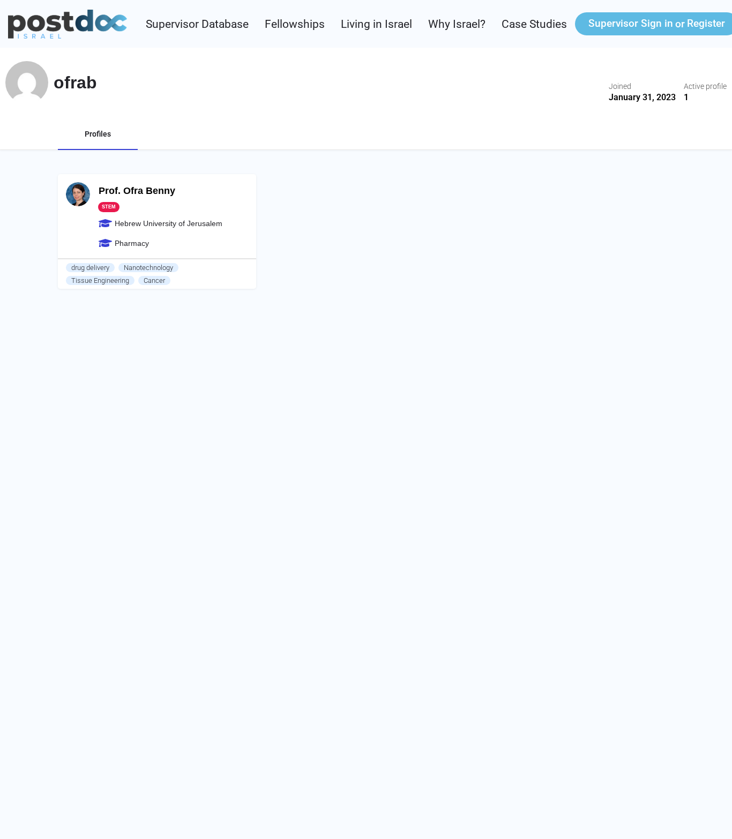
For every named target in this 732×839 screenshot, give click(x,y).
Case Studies (534, 24)
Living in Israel (376, 24)
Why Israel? (456, 24)
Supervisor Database (197, 24)
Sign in (630, 23)
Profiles (98, 134)
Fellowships (295, 24)
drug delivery (90, 267)
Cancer (154, 280)
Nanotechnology (148, 267)
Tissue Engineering (100, 280)
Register (706, 23)
